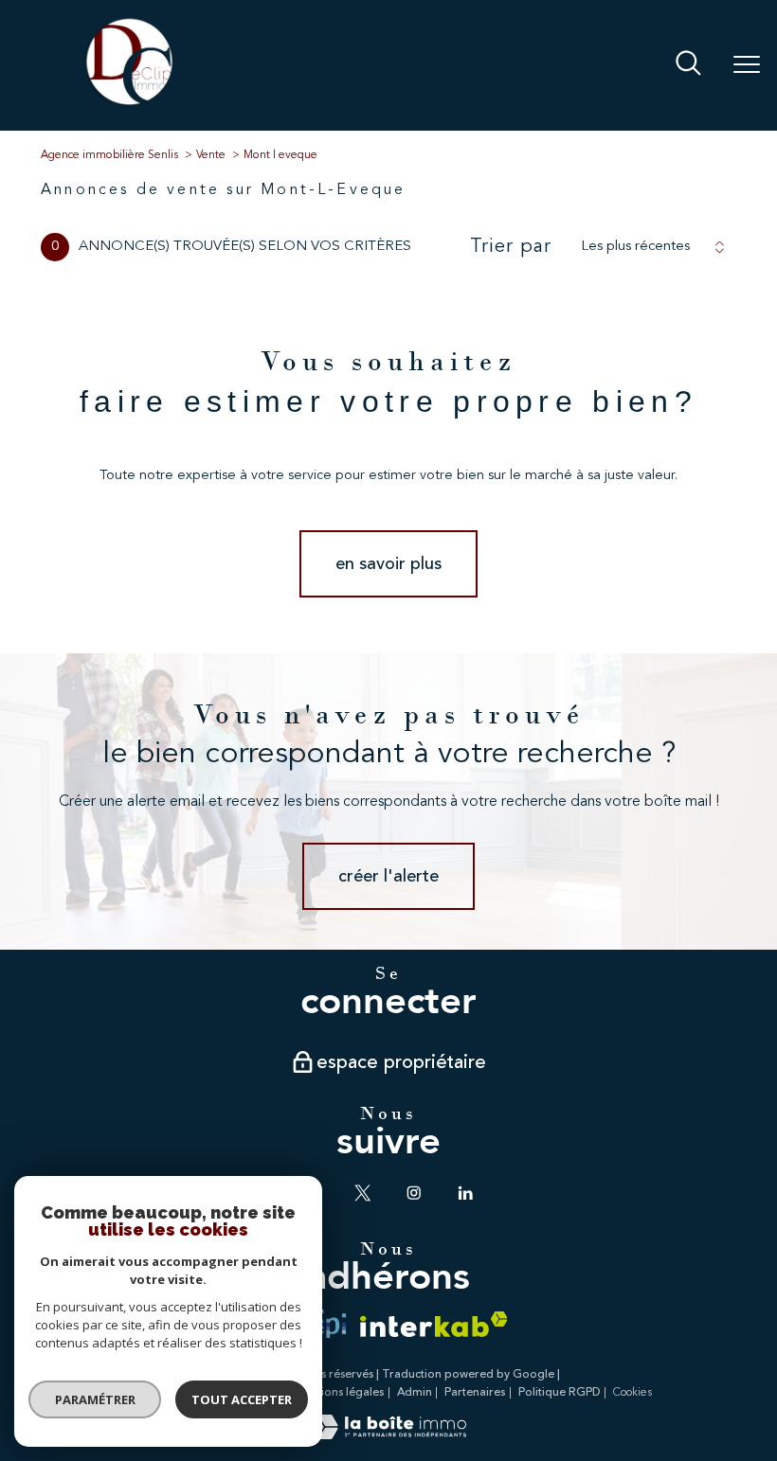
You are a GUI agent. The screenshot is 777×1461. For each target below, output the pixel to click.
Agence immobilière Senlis (109, 155)
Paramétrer (95, 1399)
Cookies (632, 1393)
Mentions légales (339, 1392)
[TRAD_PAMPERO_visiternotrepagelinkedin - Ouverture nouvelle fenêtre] (465, 1193)
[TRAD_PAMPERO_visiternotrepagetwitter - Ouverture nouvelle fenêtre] (363, 1193)
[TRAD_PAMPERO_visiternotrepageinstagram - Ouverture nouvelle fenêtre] (414, 1193)
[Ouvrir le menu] (746, 65)
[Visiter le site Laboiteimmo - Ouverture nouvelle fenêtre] (388, 1436)
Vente (211, 155)
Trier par (510, 247)
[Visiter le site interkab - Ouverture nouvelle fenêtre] (434, 1324)
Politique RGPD (559, 1392)
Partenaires (474, 1392)
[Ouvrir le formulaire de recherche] (688, 65)
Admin (414, 1392)
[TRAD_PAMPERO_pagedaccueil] (129, 105)
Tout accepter (241, 1399)
